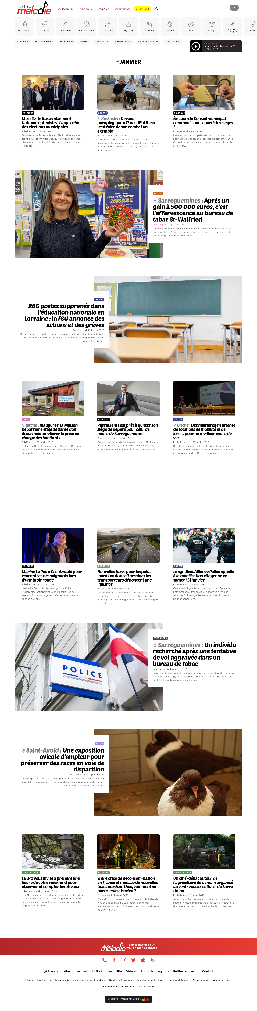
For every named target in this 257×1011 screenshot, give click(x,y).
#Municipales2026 (148, 42)
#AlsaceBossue (123, 42)
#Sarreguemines (43, 42)
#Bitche (84, 42)
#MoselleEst (101, 42)
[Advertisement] (128, 491)
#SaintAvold (66, 42)
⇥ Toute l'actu (172, 42)
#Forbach (22, 42)
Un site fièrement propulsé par (124, 999)
